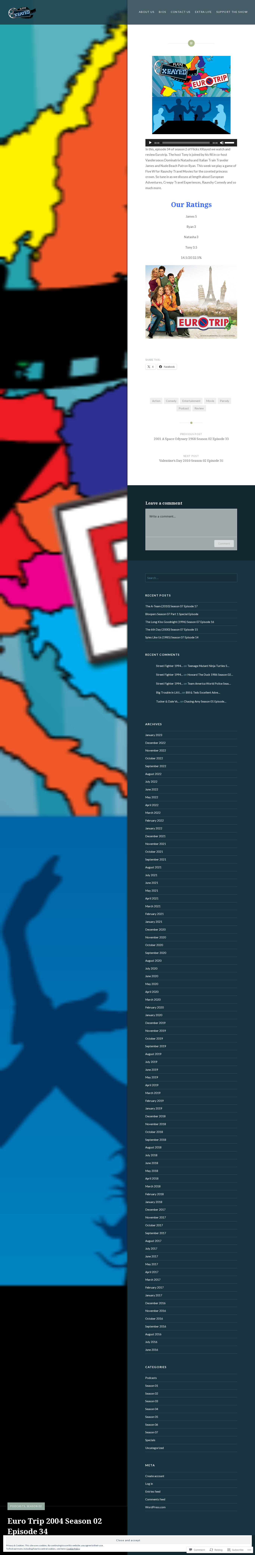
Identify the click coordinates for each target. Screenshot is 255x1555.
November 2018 (155, 1124)
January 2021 (153, 921)
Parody (224, 400)
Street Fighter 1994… (169, 665)
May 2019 (151, 1077)
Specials (150, 1440)
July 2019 (151, 1061)
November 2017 (155, 1217)
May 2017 (151, 1264)
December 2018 (155, 1116)
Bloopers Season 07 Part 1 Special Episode (171, 614)
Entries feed (152, 1491)
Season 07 (151, 1432)
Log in (149, 1483)
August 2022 (153, 774)
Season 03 (151, 1401)
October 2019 (154, 1038)
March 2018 (153, 1186)
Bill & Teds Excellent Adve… (203, 692)
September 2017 (155, 1233)
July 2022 (151, 781)
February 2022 (154, 820)
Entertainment (191, 400)
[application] (191, 142)
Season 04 (151, 1409)
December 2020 (155, 929)
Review (199, 408)
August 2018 (153, 1147)
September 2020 (155, 952)
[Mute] (222, 143)
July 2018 (151, 1155)
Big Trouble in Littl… (168, 692)
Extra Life (203, 11)
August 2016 (153, 1334)
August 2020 (153, 960)
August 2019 (153, 1054)
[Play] (150, 143)
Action (156, 400)
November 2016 (155, 1310)
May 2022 (151, 797)
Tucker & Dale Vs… (168, 701)
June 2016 (151, 1349)
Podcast (184, 408)
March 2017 (153, 1279)
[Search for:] (191, 578)
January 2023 (153, 735)
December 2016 (155, 1303)
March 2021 (153, 906)
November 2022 (155, 750)
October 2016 (154, 1318)
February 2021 (154, 913)
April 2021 (151, 898)
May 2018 (151, 1170)
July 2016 (151, 1342)
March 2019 (153, 1093)
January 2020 (153, 1015)
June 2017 (151, 1256)
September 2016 (155, 1326)
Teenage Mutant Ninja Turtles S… (208, 665)
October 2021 (154, 851)
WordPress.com (155, 1507)
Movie (210, 400)
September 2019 (155, 1046)
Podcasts (17, 1506)
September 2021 (155, 859)
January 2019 (153, 1108)
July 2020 (151, 968)
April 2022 (151, 805)
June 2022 (151, 789)
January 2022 (153, 828)
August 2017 (153, 1241)
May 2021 (151, 890)
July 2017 (151, 1248)
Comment (224, 543)
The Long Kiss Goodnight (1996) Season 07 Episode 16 (179, 621)
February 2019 (154, 1100)
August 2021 (153, 867)
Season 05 (151, 1416)
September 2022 (155, 766)
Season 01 (151, 1385)
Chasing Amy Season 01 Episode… (205, 701)
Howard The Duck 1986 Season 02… (210, 674)
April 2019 (151, 1085)
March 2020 (153, 999)
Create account (154, 1476)
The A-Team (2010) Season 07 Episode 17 (171, 606)
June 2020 (151, 976)
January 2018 (153, 1202)
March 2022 (153, 812)
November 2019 (155, 1030)
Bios (162, 11)
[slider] (230, 142)
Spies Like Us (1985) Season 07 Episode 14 (171, 637)
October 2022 (154, 758)
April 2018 (151, 1178)
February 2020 (154, 1007)
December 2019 (155, 1022)
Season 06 (151, 1424)
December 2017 (155, 1209)
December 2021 (155, 836)
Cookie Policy (73, 1548)
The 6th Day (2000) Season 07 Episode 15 (171, 629)
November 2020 (155, 937)
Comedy (171, 400)
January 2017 (153, 1295)
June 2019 (151, 1069)
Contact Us (181, 11)
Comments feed (155, 1499)
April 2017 (151, 1272)
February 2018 (154, 1194)
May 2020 (151, 984)
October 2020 (154, 945)
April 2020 (151, 991)
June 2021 (151, 882)
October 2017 (154, 1225)
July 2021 (151, 875)
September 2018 (155, 1139)
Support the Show (232, 11)
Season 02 (34, 1506)
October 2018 (154, 1132)
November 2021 (155, 843)
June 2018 (151, 1163)
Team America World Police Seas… (209, 683)
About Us (146, 11)
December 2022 (155, 742)
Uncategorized (154, 1448)
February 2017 (154, 1287)
